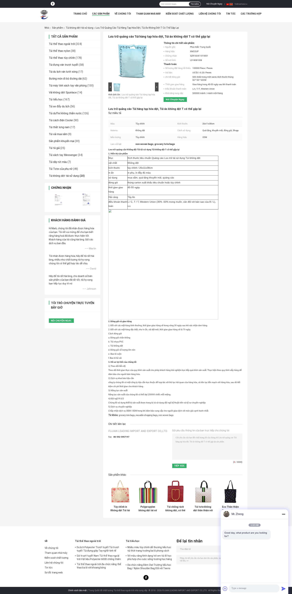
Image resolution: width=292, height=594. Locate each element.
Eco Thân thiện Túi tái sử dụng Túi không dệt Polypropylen (230, 508)
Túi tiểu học (56, 99)
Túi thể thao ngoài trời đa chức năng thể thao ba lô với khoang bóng (99, 566)
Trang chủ (80, 13)
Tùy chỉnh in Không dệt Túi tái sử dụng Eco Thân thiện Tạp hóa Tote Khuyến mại (120, 508)
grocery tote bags (127, 415)
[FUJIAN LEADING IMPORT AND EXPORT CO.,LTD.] (44, 14)
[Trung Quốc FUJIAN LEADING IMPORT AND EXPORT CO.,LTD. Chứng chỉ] (58, 199)
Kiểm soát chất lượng (180, 13)
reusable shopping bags (146, 415)
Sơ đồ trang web (54, 572)
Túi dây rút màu (58, 162)
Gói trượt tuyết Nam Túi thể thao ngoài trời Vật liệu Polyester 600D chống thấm (99, 557)
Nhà (47, 27)
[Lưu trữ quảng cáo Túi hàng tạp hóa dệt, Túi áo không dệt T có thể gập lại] (132, 61)
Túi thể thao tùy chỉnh (62, 57)
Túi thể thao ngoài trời (62, 44)
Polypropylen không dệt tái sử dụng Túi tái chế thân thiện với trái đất (148, 508)
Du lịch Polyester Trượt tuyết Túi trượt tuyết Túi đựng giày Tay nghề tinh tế (98, 549)
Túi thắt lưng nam (59, 127)
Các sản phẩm (101, 13)
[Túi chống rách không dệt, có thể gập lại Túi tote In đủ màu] (175, 492)
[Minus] (284, 514)
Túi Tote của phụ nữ (60, 168)
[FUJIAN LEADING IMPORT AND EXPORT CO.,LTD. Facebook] (53, 4)
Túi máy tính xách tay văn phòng (68, 85)
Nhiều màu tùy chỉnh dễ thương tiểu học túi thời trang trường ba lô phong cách (149, 549)
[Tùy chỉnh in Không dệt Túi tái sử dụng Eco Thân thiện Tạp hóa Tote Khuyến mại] (120, 492)
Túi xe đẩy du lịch (59, 106)
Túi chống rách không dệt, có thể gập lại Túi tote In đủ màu (175, 508)
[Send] (283, 588)
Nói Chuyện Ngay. (214, 4)
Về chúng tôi (123, 13)
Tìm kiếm (195, 4)
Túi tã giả (54, 148)
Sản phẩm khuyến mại (61, 141)
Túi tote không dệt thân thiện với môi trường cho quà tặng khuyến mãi (203, 508)
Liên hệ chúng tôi (210, 13)
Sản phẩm (57, 27)
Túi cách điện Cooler (61, 120)
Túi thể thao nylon (59, 50)
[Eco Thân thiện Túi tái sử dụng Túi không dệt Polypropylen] (230, 492)
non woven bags (166, 415)
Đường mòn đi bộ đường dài (65, 78)
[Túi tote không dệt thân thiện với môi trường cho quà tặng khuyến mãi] (203, 492)
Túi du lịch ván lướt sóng (63, 71)
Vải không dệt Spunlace (63, 92)
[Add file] (225, 588)
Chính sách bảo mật (77, 590)
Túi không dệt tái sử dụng (79, 27)
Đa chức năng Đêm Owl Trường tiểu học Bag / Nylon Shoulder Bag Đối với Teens (149, 567)
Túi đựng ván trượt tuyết (63, 64)
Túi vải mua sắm (58, 134)
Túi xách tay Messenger (63, 155)
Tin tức (231, 13)
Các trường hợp (251, 13)
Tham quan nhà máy (148, 13)
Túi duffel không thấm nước (65, 113)
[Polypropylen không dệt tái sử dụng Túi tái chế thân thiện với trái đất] (148, 492)
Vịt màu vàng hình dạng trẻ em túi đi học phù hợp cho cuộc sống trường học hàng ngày (149, 557)
